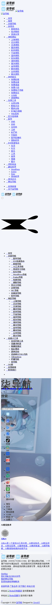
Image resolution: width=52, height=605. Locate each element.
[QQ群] (2, 600)
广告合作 (14, 586)
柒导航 (19, 602)
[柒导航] (11, 196)
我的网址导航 (7, 579)
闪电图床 (18, 591)
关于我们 (22, 586)
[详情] (2, 553)
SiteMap (4, 574)
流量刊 (17, 595)
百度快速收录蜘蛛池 (10, 581)
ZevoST (36, 602)
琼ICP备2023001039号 (10, 576)
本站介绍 (31, 586)
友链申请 (5, 586)
